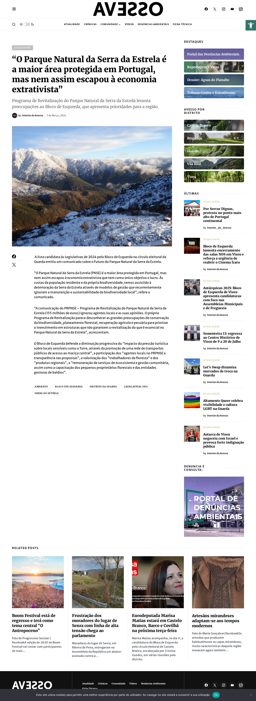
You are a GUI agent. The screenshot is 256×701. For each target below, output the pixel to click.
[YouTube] (232, 9)
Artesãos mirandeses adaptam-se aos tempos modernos (215, 620)
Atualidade (22, 47)
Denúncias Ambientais (153, 683)
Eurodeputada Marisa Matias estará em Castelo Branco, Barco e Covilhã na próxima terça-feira (157, 623)
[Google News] (241, 9)
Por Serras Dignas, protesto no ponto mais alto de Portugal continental (222, 215)
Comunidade (118, 683)
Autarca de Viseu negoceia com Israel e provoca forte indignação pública (223, 440)
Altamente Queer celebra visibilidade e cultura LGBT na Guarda (223, 405)
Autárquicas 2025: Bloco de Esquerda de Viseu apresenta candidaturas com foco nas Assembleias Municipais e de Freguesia (223, 298)
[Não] (251, 695)
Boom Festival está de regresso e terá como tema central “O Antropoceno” (33, 623)
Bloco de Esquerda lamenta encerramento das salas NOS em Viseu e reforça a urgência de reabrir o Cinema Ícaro (223, 254)
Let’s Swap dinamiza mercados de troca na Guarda (220, 371)
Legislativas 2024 (136, 386)
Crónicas (103, 683)
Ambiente (41, 386)
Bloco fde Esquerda (69, 386)
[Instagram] (223, 9)
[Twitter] (215, 9)
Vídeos (133, 683)
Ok (216, 694)
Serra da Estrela (47, 393)
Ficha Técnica (89, 688)
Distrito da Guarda (103, 386)
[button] (251, 25)
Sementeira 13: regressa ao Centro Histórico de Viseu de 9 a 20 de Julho (222, 337)
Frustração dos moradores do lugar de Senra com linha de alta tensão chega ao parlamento (95, 625)
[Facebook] (206, 9)
